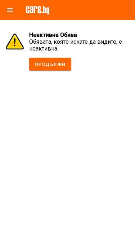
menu (10, 10)
